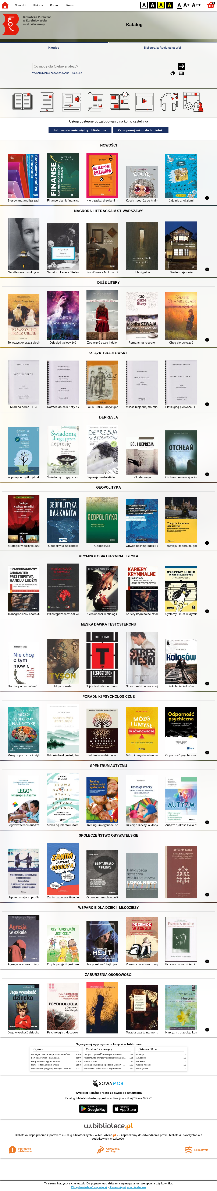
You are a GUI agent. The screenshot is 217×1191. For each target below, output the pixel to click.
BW (152, 5)
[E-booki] (47, 112)
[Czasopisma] (96, 112)
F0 (179, 5)
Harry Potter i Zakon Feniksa (45, 1065)
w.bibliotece (105, 1135)
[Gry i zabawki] (194, 112)
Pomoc (54, 5)
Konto (70, 5)
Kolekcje (76, 73)
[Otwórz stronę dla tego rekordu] (25, 176)
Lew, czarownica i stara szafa (45, 1058)
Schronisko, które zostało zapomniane (102, 1068)
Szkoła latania (90, 1061)
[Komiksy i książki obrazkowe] (120, 112)
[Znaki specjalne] (181, 73)
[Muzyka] (169, 112)
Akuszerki (141, 1058)
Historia (38, 5)
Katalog (54, 47)
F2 (196, 5)
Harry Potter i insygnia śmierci (45, 1061)
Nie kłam (140, 1061)
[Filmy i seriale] (145, 112)
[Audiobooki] (72, 112)
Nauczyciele (142, 1068)
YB (161, 5)
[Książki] (23, 112)
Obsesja (140, 1054)
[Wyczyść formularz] (173, 73)
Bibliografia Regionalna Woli (162, 47)
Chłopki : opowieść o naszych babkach (103, 1054)
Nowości (20, 5)
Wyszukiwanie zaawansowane (50, 73)
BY (169, 5)
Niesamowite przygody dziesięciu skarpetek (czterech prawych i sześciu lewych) (69, 1068)
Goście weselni (143, 1065)
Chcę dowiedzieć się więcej (89, 1187)
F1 (187, 5)
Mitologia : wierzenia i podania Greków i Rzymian (55, 1054)
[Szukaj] (181, 66)
